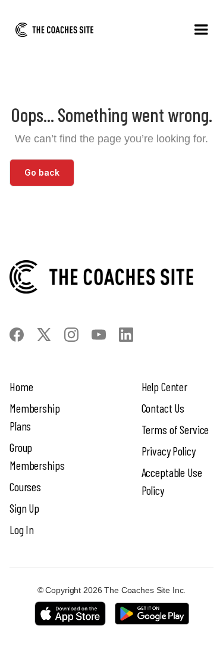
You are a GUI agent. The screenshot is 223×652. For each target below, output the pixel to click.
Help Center (164, 386)
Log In (22, 529)
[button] (201, 29)
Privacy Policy (169, 451)
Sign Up (24, 508)
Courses (25, 486)
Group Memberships (37, 456)
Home (21, 386)
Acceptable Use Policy (172, 481)
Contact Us (163, 408)
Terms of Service (175, 429)
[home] (54, 30)
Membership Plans (35, 417)
